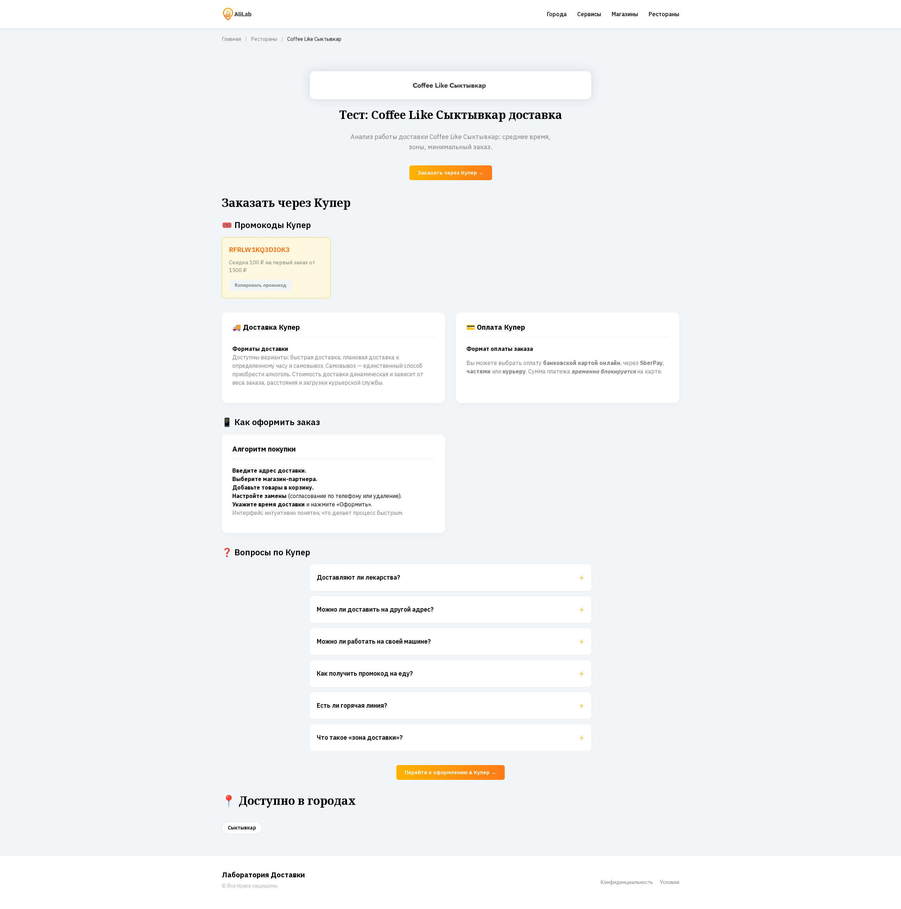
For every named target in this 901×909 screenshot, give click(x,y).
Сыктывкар (242, 828)
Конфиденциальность (626, 882)
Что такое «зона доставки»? (450, 737)
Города (557, 14)
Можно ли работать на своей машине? (450, 641)
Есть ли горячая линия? (450, 705)
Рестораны (664, 14)
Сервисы (589, 14)
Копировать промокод (260, 285)
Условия (669, 882)
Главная (231, 39)
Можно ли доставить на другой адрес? (450, 609)
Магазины (625, 14)
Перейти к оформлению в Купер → (450, 772)
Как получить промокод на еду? (450, 673)
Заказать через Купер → (451, 172)
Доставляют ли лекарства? (450, 577)
